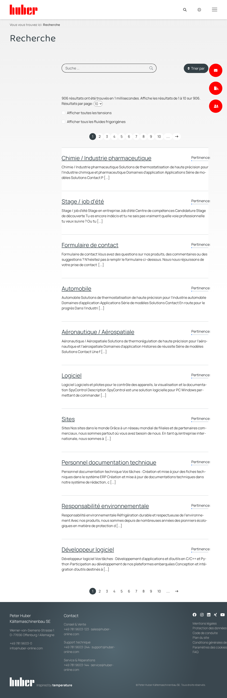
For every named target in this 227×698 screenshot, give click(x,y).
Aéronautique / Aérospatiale (98, 332)
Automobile (76, 288)
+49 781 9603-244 (77, 647)
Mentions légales (205, 623)
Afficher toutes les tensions (89, 112)
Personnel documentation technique (109, 462)
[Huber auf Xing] (215, 615)
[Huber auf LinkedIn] (208, 615)
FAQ (195, 652)
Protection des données (210, 628)
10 (159, 136)
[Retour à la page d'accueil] (23, 10)
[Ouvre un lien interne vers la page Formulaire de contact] (215, 70)
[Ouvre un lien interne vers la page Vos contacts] (215, 106)
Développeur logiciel (88, 549)
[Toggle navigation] (214, 9)
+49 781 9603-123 (76, 629)
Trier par (197, 68)
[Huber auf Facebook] (195, 615)
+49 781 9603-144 (76, 665)
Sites (68, 419)
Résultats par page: (77, 103)
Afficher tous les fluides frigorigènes (96, 121)
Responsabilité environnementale (105, 506)
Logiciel (72, 375)
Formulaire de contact (90, 245)
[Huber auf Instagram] (202, 615)
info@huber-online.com (26, 648)
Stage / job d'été (83, 201)
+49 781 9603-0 (21, 643)
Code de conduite (205, 633)
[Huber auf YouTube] (222, 615)
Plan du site (201, 637)
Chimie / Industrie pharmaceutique (106, 158)
